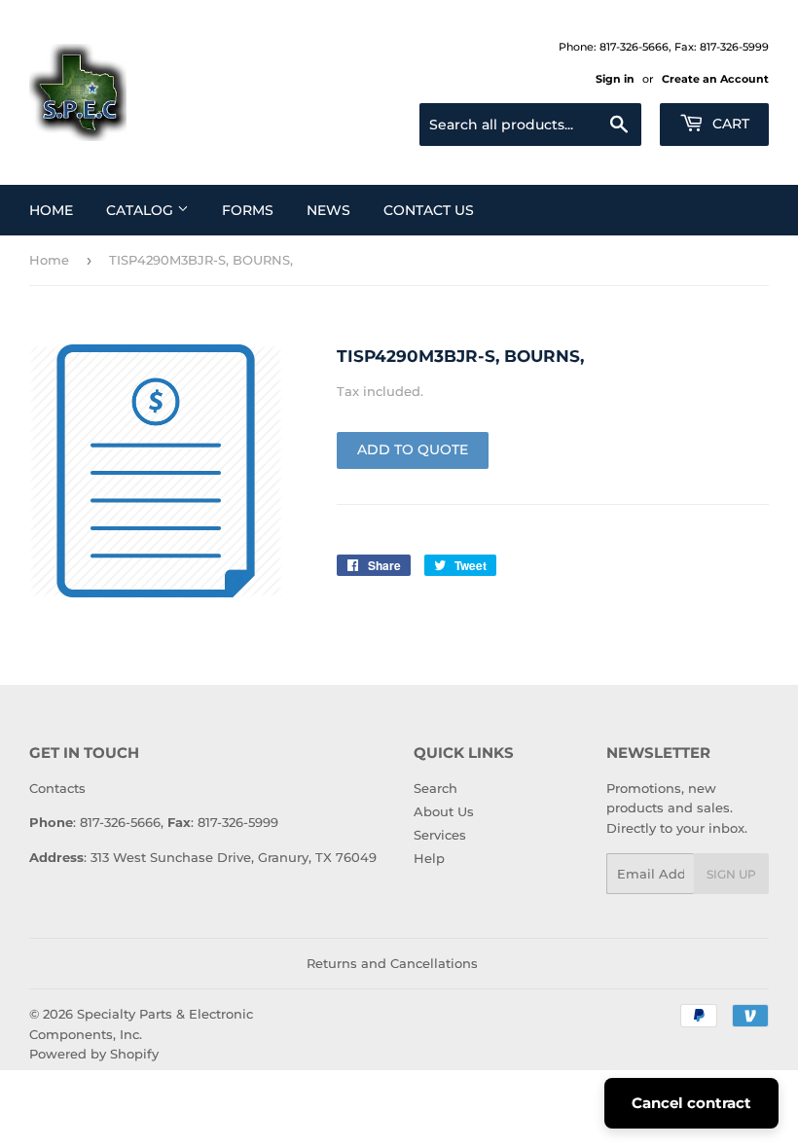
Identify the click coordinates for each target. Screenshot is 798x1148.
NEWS (328, 210)
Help (429, 858)
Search (435, 788)
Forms (247, 210)
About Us (444, 811)
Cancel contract (691, 1103)
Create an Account (715, 79)
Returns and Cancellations (392, 963)
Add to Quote (412, 449)
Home (51, 210)
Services (440, 835)
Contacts (57, 788)
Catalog (141, 210)
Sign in (615, 79)
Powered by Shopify (94, 1053)
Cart (728, 123)
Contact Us (428, 210)
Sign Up (731, 874)
